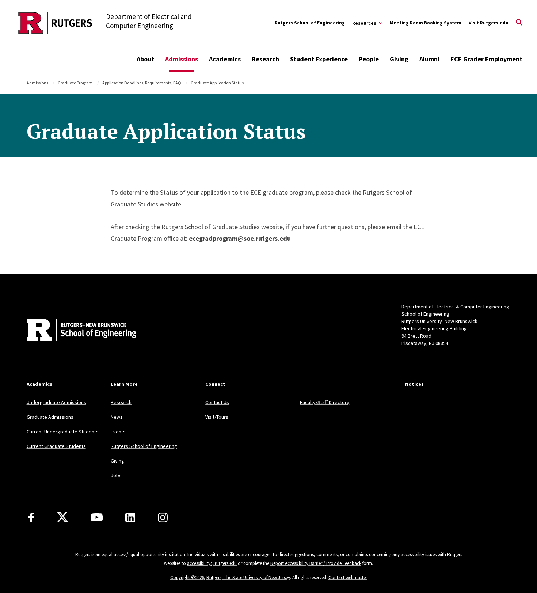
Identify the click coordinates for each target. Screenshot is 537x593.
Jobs (116, 475)
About (145, 59)
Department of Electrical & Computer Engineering (455, 306)
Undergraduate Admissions (56, 402)
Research (265, 59)
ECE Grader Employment (486, 59)
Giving (399, 59)
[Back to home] (75, 331)
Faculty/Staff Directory (324, 402)
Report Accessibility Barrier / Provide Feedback (315, 563)
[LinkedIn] (130, 517)
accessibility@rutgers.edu (212, 563)
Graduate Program (75, 82)
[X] (62, 517)
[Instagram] (163, 517)
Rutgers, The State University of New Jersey (248, 577)
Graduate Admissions (50, 417)
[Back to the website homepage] (55, 23)
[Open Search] (519, 23)
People (369, 59)
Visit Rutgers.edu (489, 23)
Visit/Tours (216, 417)
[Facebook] (31, 517)
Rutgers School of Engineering (310, 23)
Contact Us (217, 402)
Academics (225, 59)
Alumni (429, 59)
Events (118, 431)
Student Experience (319, 59)
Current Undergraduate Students (63, 431)
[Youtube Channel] (97, 517)
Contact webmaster (347, 577)
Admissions (181, 59)
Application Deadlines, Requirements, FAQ (141, 82)
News (117, 417)
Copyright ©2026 (187, 577)
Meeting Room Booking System (425, 23)
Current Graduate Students (56, 446)
